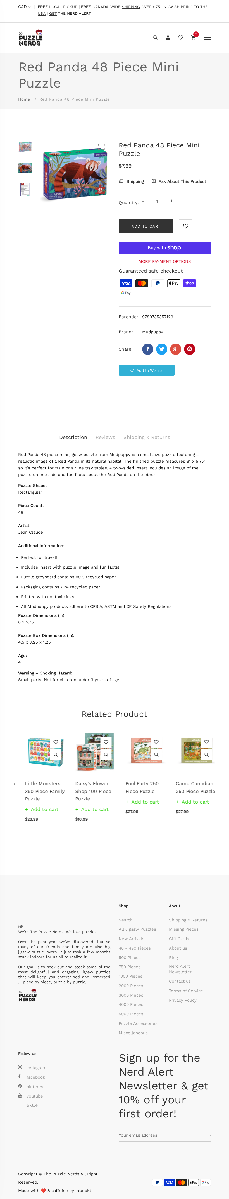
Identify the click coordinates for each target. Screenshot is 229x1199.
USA (42, 13)
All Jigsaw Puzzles (137, 929)
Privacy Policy (183, 1000)
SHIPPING (131, 7)
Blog (173, 957)
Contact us (180, 981)
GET (53, 13)
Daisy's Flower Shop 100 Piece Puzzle (86, 791)
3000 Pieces (131, 995)
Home (24, 99)
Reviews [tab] (105, 437)
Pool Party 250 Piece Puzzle (135, 787)
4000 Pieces (131, 1004)
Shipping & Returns (188, 920)
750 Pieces (129, 966)
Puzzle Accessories (138, 1023)
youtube (35, 1096)
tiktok (33, 1105)
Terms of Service (186, 990)
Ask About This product (182, 181)
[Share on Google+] (175, 349)
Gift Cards (179, 938)
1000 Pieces (130, 976)
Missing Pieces (184, 929)
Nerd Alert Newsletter (180, 969)
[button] (147, 370)
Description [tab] (73, 437)
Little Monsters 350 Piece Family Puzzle (38, 791)
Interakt (83, 1190)
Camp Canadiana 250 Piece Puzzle (189, 787)
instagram (36, 1067)
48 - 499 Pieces (135, 948)
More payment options (165, 261)
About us (178, 948)
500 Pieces (130, 957)
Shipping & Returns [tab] (146, 437)
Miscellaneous (133, 1032)
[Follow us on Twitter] (161, 349)
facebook (36, 1077)
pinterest (36, 1086)
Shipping (134, 181)
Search (126, 920)
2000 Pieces (131, 985)
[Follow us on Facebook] (147, 349)
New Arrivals (131, 938)
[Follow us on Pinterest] (189, 349)
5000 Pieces (131, 1013)
